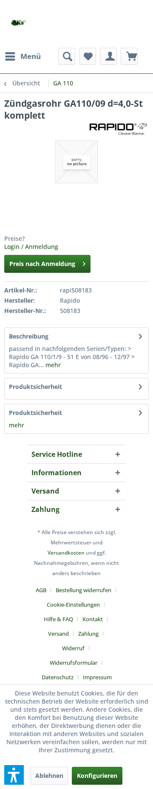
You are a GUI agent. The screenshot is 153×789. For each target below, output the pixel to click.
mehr (52, 365)
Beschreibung (28, 336)
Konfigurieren (97, 775)
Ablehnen (49, 775)
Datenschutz (58, 677)
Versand (58, 633)
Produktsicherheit (35, 387)
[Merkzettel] (87, 56)
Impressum (97, 677)
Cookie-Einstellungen (73, 604)
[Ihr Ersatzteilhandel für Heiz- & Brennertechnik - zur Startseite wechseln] (18, 22)
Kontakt (92, 619)
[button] (14, 775)
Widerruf (73, 648)
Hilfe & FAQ (58, 619)
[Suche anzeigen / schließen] (66, 56)
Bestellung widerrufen (83, 590)
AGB (41, 590)
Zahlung (88, 633)
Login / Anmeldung (31, 247)
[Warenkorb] (129, 56)
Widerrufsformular (73, 662)
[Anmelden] (108, 56)
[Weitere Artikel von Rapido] (118, 128)
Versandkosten (66, 552)
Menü (30, 56)
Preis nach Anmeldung (42, 264)
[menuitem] (22, 56)
